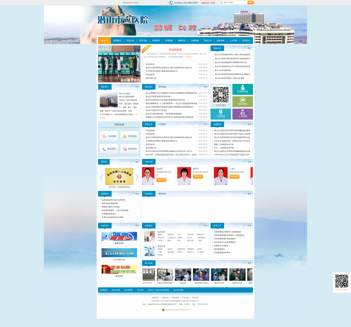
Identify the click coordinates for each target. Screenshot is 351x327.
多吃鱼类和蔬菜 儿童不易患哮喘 (115, 210)
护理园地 (169, 40)
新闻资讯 (156, 40)
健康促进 (182, 40)
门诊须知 (111, 136)
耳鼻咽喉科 (201, 238)
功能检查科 (181, 249)
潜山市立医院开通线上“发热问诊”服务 (229, 78)
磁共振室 (171, 252)
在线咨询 (132, 149)
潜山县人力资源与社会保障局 (158, 290)
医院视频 (162, 87)
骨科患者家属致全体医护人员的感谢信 (229, 235)
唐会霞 (148, 169)
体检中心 (190, 252)
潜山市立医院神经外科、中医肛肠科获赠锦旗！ (164, 114)
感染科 (160, 235)
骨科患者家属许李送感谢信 (225, 239)
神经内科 (161, 238)
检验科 (160, 249)
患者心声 (208, 40)
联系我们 (246, 40)
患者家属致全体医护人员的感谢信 (227, 232)
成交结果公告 (151, 78)
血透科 (179, 238)
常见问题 (185, 298)
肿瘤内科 (171, 235)
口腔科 (160, 240)
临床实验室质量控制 (110, 203)
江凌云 (221, 169)
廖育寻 (184, 169)
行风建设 (162, 124)
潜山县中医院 (178, 290)
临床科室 (161, 232)
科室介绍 (130, 40)
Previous (101, 177)
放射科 (199, 249)
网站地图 (175, 298)
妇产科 (189, 238)
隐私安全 (165, 298)
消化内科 (190, 235)
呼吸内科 (200, 235)
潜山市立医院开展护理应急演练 (158, 96)
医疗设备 (143, 40)
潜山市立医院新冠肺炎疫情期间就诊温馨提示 (232, 74)
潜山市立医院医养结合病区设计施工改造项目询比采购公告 (169, 68)
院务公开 (149, 124)
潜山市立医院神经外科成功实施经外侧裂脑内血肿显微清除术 (170, 107)
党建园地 (195, 40)
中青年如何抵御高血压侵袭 (112, 217)
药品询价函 (175, 49)
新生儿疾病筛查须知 (223, 70)
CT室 (160, 252)
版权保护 (155, 298)
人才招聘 (233, 40)
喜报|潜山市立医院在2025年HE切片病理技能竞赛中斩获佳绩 (169, 117)
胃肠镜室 (190, 249)
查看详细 (187, 57)
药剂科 (160, 255)
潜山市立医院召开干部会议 (156, 110)
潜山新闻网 (128, 290)
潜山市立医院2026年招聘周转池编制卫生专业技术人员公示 (169, 151)
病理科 (179, 252)
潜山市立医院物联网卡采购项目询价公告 (231, 62)
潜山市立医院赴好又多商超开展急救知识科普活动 (165, 100)
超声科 (170, 249)
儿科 (179, 235)
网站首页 (104, 40)
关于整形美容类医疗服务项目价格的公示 (162, 71)
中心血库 (200, 252)
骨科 (179, 240)
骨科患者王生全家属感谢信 (225, 242)
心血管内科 (172, 238)
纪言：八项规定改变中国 (224, 148)
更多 (248, 48)
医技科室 (161, 246)
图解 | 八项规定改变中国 (223, 144)
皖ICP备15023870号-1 (190, 301)
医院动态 (149, 87)
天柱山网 (140, 290)
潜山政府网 (116, 290)
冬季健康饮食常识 (109, 214)
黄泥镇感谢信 (219, 249)
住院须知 (132, 136)
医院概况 (117, 40)
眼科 (169, 240)
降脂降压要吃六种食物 (111, 207)
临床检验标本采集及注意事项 (113, 200)
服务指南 (220, 40)
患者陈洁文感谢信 (221, 246)
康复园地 (162, 194)
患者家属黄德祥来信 (222, 252)
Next (137, 177)
